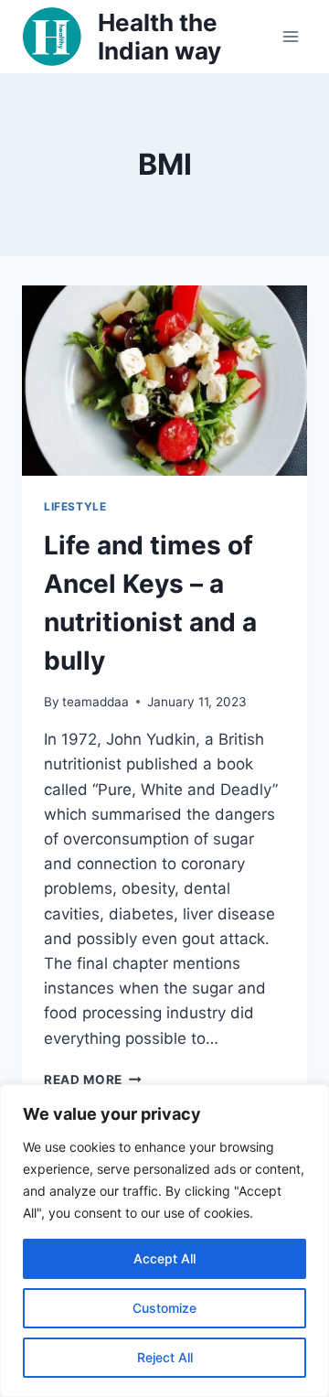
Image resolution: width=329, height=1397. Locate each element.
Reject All (165, 1357)
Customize (164, 1308)
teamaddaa (95, 701)
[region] (164, 1240)
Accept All (164, 1258)
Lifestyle (75, 506)
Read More (93, 1079)
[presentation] (164, 380)
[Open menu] (290, 36)
